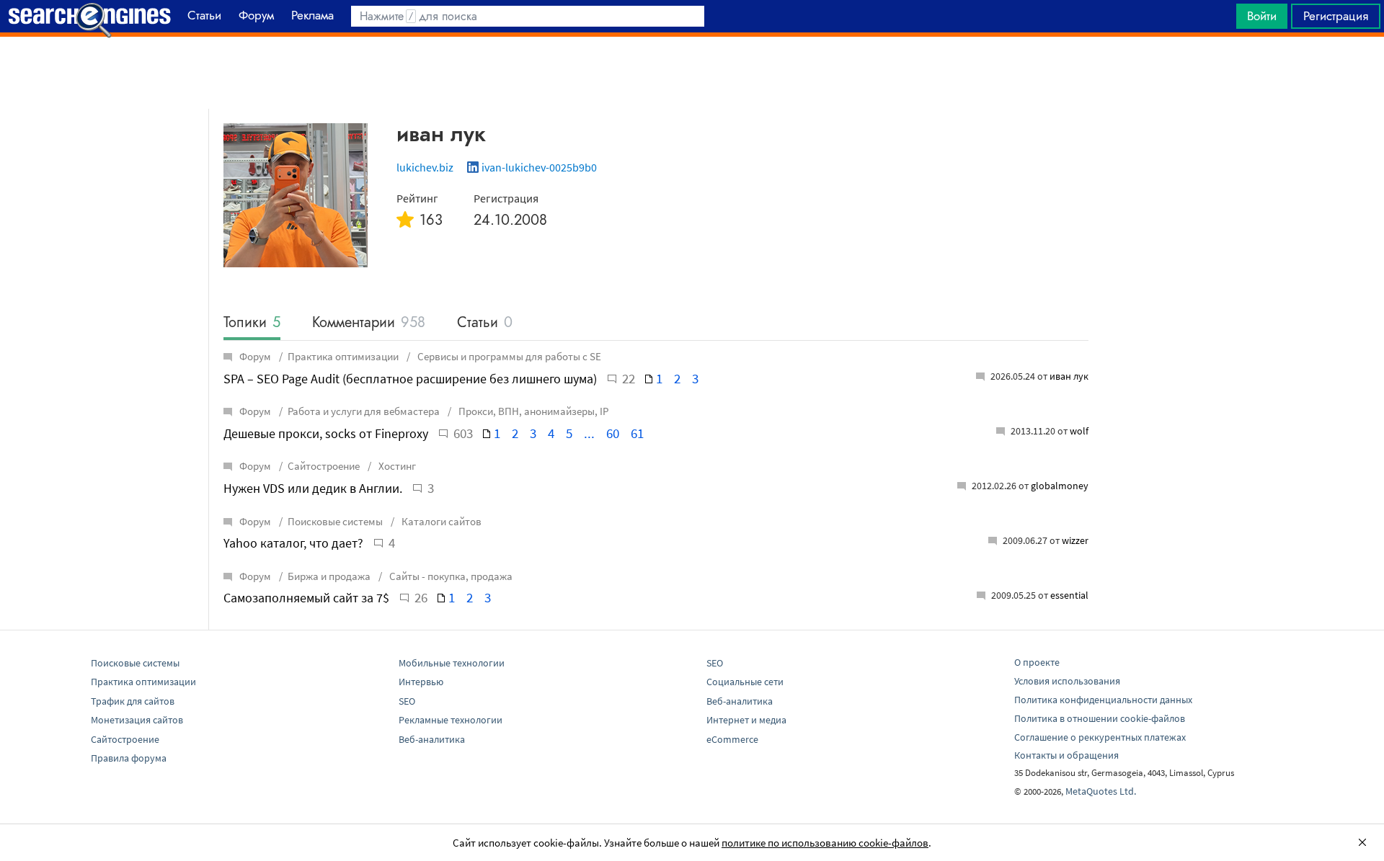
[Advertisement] (692, 73)
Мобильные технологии (452, 662)
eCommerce (732, 739)
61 (637, 433)
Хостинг (396, 466)
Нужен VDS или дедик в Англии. (312, 488)
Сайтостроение (324, 466)
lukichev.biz (424, 167)
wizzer (1075, 540)
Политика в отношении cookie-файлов (1099, 718)
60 (612, 433)
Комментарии (368, 323)
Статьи (485, 323)
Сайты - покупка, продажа (450, 576)
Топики (251, 323)
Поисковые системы (335, 521)
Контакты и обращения (1066, 755)
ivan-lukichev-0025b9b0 (539, 167)
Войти (1262, 15)
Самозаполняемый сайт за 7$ (306, 597)
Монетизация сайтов (137, 719)
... (589, 433)
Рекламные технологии (450, 719)
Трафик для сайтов (132, 701)
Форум (255, 356)
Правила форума (129, 757)
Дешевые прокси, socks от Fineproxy (325, 433)
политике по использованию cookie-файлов (825, 842)
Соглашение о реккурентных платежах (1100, 737)
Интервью (421, 681)
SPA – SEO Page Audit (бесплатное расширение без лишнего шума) (410, 378)
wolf (1079, 430)
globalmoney (1059, 485)
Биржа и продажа (329, 576)
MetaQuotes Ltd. (1100, 791)
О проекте (1037, 662)
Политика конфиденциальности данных (1103, 699)
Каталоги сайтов (440, 521)
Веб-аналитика (432, 739)
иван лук (1069, 376)
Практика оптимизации (343, 356)
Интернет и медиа (746, 719)
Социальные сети (745, 681)
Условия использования (1067, 680)
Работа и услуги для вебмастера (364, 411)
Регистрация (1335, 15)
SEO (407, 701)
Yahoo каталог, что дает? (293, 543)
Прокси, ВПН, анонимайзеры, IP (532, 411)
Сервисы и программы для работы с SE (508, 356)
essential (1069, 595)
